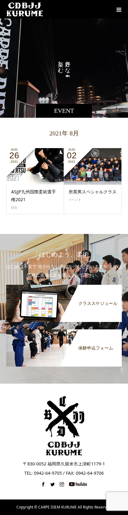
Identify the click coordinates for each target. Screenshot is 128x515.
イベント (75, 199)
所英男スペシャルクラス (93, 192)
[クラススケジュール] (64, 286)
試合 (14, 207)
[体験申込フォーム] (64, 330)
